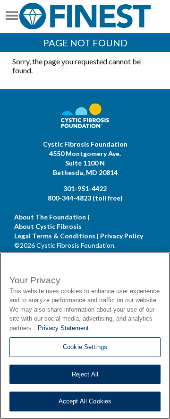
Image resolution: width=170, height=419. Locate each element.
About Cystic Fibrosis (48, 226)
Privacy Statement (63, 328)
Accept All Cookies (85, 401)
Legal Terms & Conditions (54, 236)
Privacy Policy (121, 236)
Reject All (85, 374)
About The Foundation (50, 217)
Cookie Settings (85, 346)
